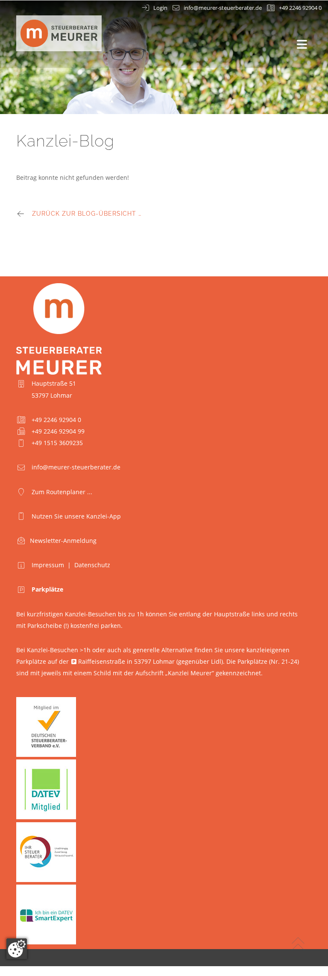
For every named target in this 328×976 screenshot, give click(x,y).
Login (160, 8)
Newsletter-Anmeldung (63, 540)
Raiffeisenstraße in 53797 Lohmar (126, 661)
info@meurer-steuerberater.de (223, 8)
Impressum (48, 565)
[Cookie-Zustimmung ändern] (16, 948)
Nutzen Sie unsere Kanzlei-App (76, 516)
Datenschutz (92, 565)
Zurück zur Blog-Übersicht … (86, 213)
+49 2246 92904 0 (300, 8)
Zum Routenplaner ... (62, 492)
